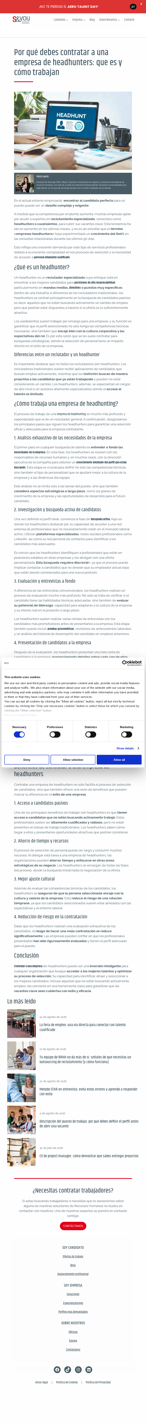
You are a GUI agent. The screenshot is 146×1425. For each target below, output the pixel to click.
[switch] (55, 734)
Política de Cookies (67, 1382)
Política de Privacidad (98, 1382)
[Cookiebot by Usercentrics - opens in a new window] (125, 663)
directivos (75, 287)
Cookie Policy (26, 714)
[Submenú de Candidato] (67, 20)
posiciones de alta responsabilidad (94, 282)
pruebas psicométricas (61, 628)
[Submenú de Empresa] (84, 20)
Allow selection (73, 759)
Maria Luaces (42, 176)
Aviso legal (41, 1382)
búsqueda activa (100, 519)
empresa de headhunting (71, 414)
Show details (125, 748)
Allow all (119, 759)
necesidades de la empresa (29, 452)
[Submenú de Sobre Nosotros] (119, 20)
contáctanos (73, 1226)
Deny (26, 759)
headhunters (90, 374)
